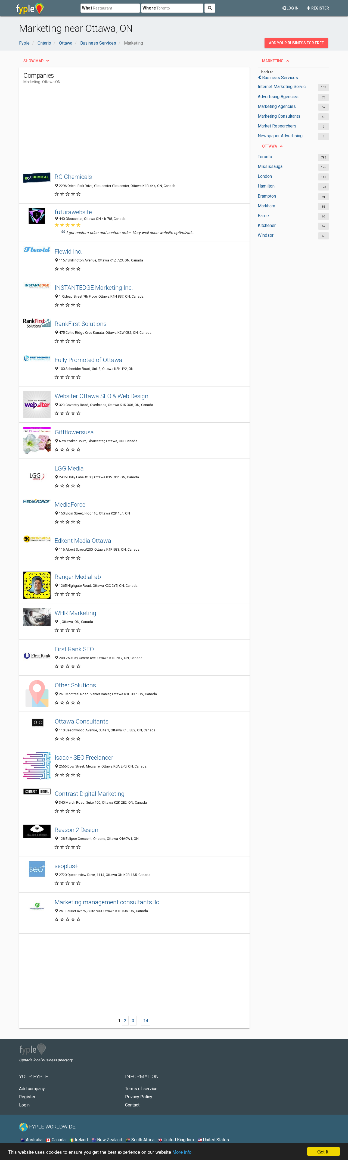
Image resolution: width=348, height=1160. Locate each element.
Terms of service (141, 1088)
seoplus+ (67, 865)
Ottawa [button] (269, 146)
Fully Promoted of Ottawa (88, 359)
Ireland (81, 1139)
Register (319, 8)
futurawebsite (73, 212)
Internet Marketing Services (283, 86)
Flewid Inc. (68, 251)
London (265, 176)
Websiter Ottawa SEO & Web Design (101, 396)
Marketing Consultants (279, 116)
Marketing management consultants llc (107, 902)
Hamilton (266, 186)
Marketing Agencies (277, 106)
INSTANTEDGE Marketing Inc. (94, 287)
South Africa (142, 1139)
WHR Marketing (75, 612)
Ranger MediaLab (78, 576)
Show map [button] (33, 61)
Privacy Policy (138, 1096)
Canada (58, 1139)
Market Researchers (277, 126)
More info (181, 1151)
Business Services (280, 77)
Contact (132, 1105)
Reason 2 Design (76, 829)
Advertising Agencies (278, 96)
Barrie (263, 215)
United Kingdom (178, 1139)
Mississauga (270, 166)
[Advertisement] (122, 127)
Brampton (267, 196)
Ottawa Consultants (81, 721)
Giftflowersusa (74, 432)
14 (145, 1020)
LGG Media (69, 468)
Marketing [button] (273, 61)
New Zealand (109, 1139)
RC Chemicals (73, 176)
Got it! (323, 1151)
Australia (33, 1139)
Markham (266, 205)
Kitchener (267, 225)
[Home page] (30, 8)
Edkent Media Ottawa (83, 540)
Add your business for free (296, 43)
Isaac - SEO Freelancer (84, 757)
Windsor (266, 235)
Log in (292, 8)
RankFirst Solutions (81, 323)
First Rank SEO (74, 649)
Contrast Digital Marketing (90, 793)
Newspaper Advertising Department (283, 135)
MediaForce (70, 504)
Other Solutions (75, 685)
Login (24, 1105)
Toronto (265, 156)
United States (215, 1139)
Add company (32, 1088)
